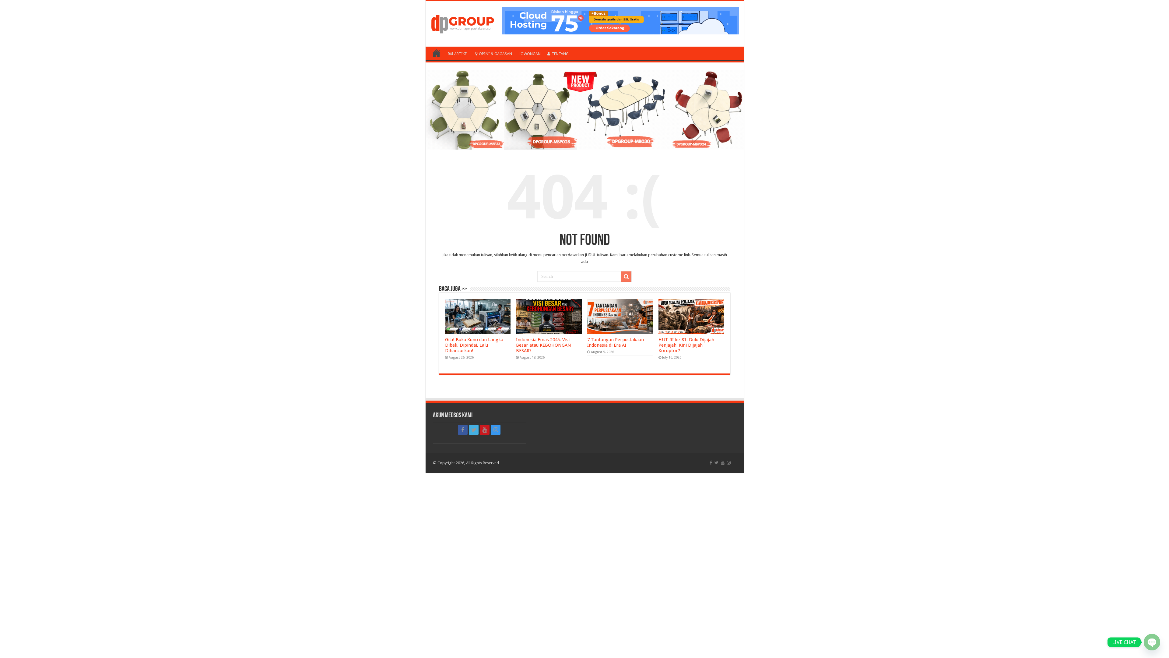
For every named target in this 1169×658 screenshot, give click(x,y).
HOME (436, 53)
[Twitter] (474, 430)
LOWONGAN (530, 53)
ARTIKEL (461, 53)
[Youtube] (485, 430)
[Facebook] (463, 430)
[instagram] (495, 430)
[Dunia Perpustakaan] (462, 22)
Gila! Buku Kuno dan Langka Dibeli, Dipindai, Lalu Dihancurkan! (474, 345)
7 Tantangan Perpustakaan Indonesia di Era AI (615, 342)
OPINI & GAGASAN (495, 53)
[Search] (626, 276)
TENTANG (560, 53)
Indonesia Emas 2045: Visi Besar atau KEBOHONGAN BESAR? (543, 345)
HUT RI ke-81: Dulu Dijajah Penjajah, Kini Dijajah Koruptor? (686, 345)
